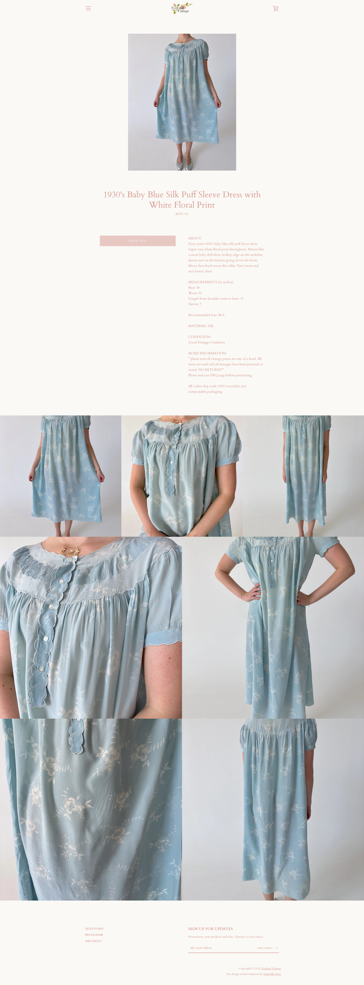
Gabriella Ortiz (272, 974)
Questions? (94, 928)
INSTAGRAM (94, 935)
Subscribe (265, 948)
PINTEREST (93, 941)
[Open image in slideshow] (182, 102)
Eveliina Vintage (271, 968)
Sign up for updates (210, 929)
